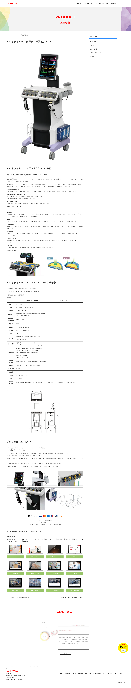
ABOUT (80, 673)
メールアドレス (45, 627)
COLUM (91, 673)
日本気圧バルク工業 (95, 52)
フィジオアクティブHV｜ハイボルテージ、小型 (70, 597)
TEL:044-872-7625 (10, 677)
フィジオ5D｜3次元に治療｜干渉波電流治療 (19, 597)
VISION (67, 673)
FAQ (86, 673)
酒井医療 (92, 45)
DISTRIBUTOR (107, 673)
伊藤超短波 (93, 41)
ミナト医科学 (93, 49)
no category (93, 56)
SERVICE (74, 673)
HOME (8, 35)
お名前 (43, 622)
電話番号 (44, 632)
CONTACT (98, 673)
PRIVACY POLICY (119, 673)
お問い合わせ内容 (46, 636)
